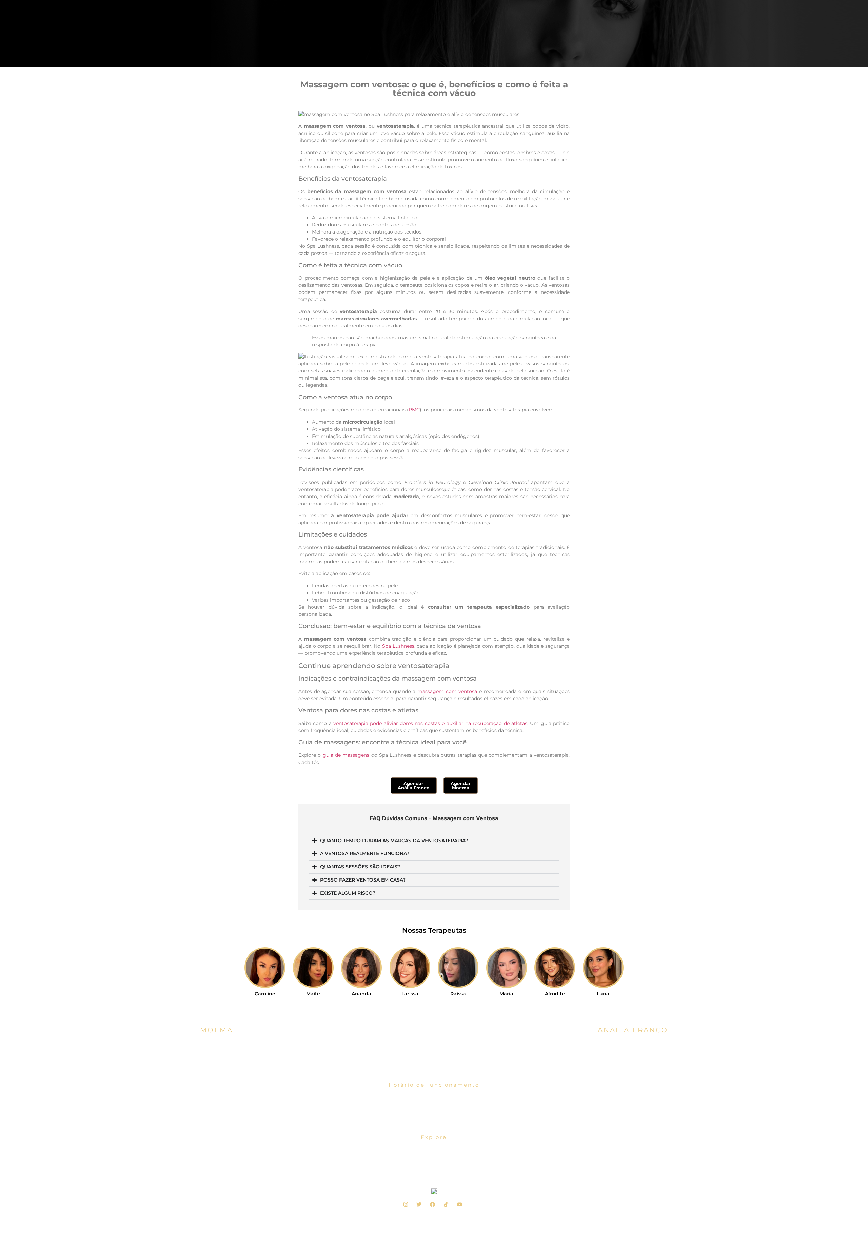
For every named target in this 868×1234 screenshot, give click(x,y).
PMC (414, 410)
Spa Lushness (398, 646)
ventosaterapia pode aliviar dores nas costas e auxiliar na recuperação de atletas (430, 723)
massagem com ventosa (447, 691)
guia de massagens (346, 755)
